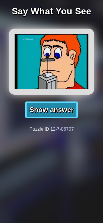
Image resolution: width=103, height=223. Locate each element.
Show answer (51, 110)
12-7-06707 (62, 129)
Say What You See (51, 11)
